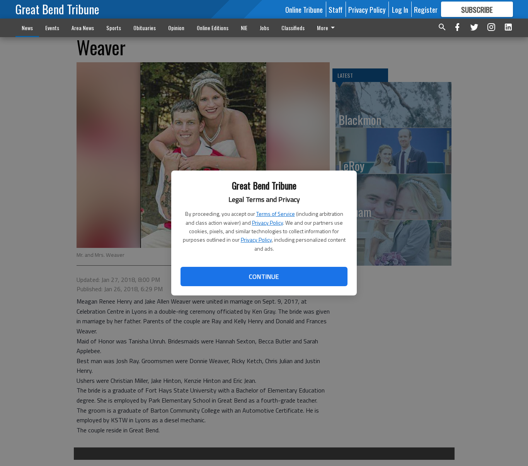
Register (426, 9)
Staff (335, 9)
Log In (400, 9)
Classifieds (293, 28)
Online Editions (212, 28)
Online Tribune (304, 9)
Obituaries (144, 28)
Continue (264, 276)
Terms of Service (275, 214)
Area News (83, 28)
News (27, 28)
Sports (113, 28)
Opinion (176, 28)
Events (52, 28)
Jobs (264, 28)
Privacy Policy (267, 222)
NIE (244, 28)
